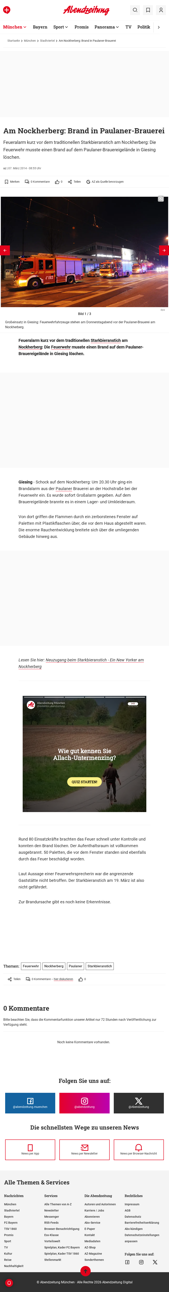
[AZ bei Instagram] (141, 1262)
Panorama (105, 27)
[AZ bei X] (155, 1262)
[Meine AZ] (161, 10)
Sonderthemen (94, 1259)
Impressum (132, 1204)
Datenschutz (133, 1216)
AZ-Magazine (93, 1253)
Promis (82, 27)
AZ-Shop (90, 1247)
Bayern (40, 27)
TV (128, 27)
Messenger (51, 1216)
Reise (8, 1259)
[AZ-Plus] (6, 10)
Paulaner (64, 488)
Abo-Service (92, 1222)
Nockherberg (30, 347)
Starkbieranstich (106, 340)
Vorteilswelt (52, 1241)
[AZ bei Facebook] (127, 1262)
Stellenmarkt (52, 1259)
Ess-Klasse (51, 1235)
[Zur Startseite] (86, 14)
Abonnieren (92, 1216)
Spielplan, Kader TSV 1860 (61, 1253)
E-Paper (89, 1228)
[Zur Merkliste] (148, 10)
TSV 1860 (10, 1228)
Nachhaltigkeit (13, 1266)
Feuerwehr (61, 347)
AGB (127, 1210)
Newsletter (51, 1210)
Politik (143, 27)
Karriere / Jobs (94, 1210)
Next (164, 250)
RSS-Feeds (51, 1222)
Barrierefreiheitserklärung (142, 1222)
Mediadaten (92, 1241)
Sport (58, 27)
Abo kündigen (134, 1228)
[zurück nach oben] (85, 1273)
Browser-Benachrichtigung (61, 1228)
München (12, 27)
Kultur (8, 1253)
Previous (5, 250)
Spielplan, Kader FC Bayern (62, 1247)
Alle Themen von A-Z (58, 1204)
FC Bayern (11, 1222)
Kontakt (89, 1235)
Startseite (13, 40)
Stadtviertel (47, 40)
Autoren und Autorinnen (100, 1204)
